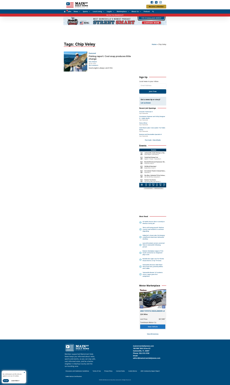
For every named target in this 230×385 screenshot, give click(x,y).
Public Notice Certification (74, 376)
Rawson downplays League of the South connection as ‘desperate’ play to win (153, 252)
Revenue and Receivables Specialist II (150, 134)
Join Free (153, 91)
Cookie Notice (132, 371)
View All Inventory (152, 334)
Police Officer (143, 123)
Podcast (147, 11)
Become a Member (156, 6)
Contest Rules (120, 371)
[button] (141, 307)
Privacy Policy (108, 371)
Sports (85, 11)
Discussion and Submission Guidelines (77, 371)
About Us (135, 11)
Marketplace (122, 11)
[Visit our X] (156, 2)
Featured (92, 53)
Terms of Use (97, 371)
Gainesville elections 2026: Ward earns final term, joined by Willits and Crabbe (153, 266)
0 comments (94, 65)
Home (154, 44)
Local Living (97, 11)
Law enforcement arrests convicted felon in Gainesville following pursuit (154, 245)
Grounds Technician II (146, 112)
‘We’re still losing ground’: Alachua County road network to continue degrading (153, 229)
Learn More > (15, 380)
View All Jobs (157, 140)
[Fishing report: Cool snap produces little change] (75, 62)
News (76, 11)
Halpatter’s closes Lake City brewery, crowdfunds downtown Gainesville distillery (154, 237)
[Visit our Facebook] (151, 2)
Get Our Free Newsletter (114, 15)
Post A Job (148, 140)
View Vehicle (153, 329)
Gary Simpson (93, 62)
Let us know (146, 103)
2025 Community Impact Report (150, 371)
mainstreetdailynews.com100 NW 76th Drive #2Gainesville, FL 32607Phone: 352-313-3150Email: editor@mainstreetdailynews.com (146, 352)
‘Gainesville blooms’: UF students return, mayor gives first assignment (153, 274)
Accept (6, 380)
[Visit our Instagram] (160, 2)
